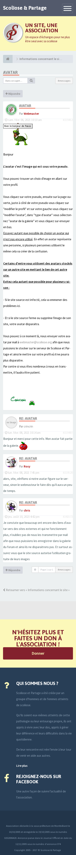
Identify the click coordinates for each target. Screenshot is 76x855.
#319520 (68, 473)
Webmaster (31, 114)
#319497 (68, 433)
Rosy (27, 466)
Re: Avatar (28, 418)
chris (27, 510)
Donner (38, 653)
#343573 (68, 517)
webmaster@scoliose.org (36, 342)
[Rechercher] (31, 81)
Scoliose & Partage (25, 8)
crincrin (28, 426)
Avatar (10, 72)
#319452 (68, 120)
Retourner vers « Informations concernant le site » (37, 590)
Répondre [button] (14, 94)
